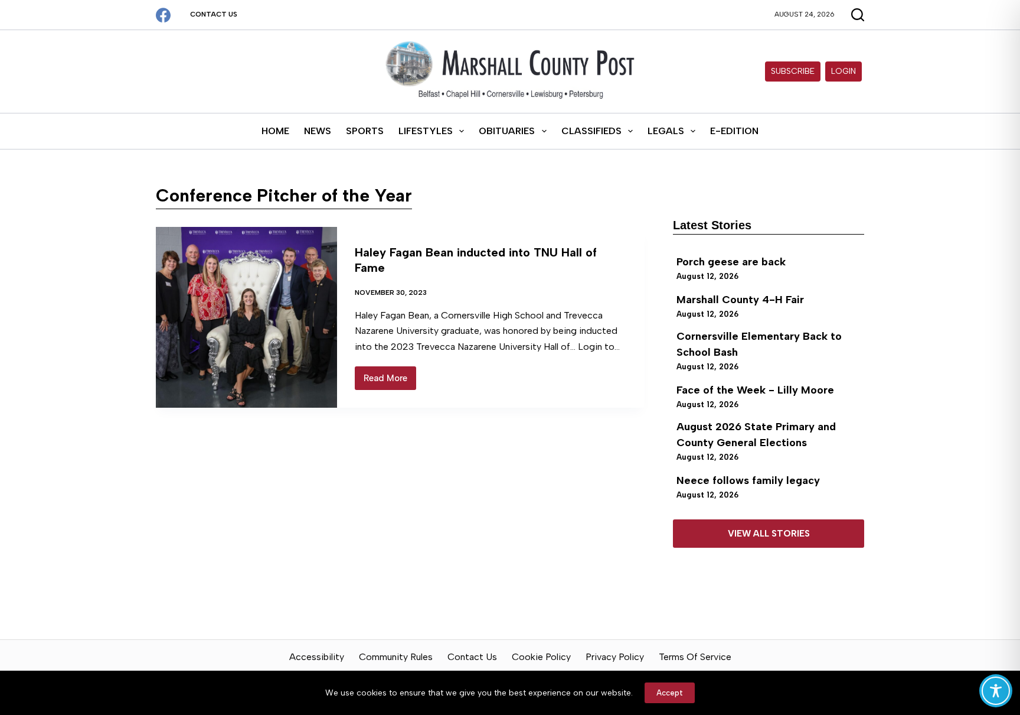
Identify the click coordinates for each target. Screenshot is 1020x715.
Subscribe (793, 71)
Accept (669, 692)
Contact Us (213, 14)
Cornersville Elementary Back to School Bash (759, 344)
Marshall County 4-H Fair (740, 299)
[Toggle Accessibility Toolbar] (995, 690)
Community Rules (396, 656)
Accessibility (316, 656)
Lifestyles (425, 130)
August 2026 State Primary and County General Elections (756, 434)
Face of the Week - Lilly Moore (755, 390)
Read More (390, 381)
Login (843, 71)
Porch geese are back (731, 261)
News (317, 130)
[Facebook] (163, 15)
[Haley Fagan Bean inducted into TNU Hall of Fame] (246, 317)
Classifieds (591, 130)
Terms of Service (695, 656)
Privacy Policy (615, 656)
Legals (666, 130)
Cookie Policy (541, 656)
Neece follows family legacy (748, 480)
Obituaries (507, 130)
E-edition (734, 130)
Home (275, 130)
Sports (365, 130)
